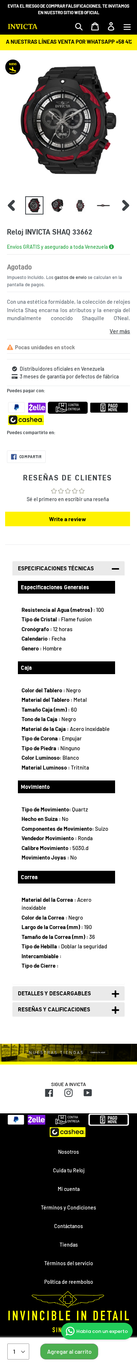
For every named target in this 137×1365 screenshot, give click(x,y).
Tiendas (69, 1245)
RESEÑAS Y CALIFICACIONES (54, 1009)
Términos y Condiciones (68, 1207)
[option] (34, 205)
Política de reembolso (68, 1282)
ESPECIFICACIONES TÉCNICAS (56, 568)
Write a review (67, 518)
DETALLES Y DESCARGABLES (54, 993)
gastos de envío (70, 277)
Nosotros (68, 1152)
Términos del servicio (68, 1263)
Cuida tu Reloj (68, 1170)
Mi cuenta (69, 1189)
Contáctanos (68, 1226)
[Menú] (127, 26)
